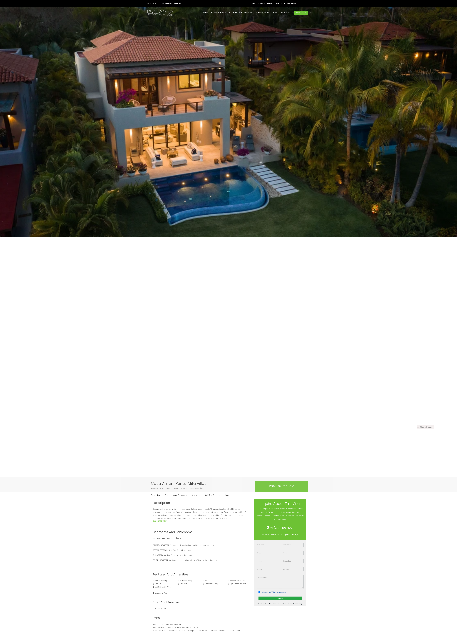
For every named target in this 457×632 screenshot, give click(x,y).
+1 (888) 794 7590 (178, 3)
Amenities (196, 495)
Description (155, 495)
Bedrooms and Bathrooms (176, 495)
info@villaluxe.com (269, 3)
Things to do (262, 13)
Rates (226, 495)
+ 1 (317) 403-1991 (162, 3)
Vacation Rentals (220, 13)
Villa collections (242, 13)
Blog (275, 13)
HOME (205, 13)
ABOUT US (286, 13)
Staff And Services (212, 495)
